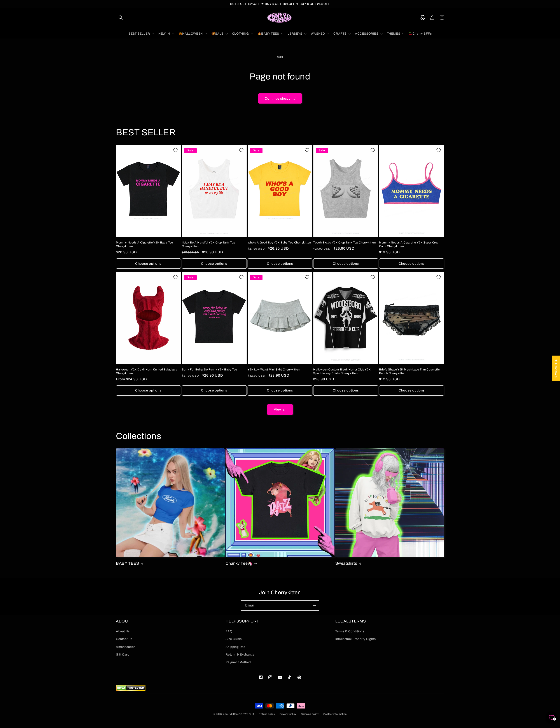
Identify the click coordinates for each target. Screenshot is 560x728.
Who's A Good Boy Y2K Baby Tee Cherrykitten (279, 242)
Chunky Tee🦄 (239, 563)
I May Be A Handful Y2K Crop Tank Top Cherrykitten (208, 244)
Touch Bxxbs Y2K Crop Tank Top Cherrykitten (344, 242)
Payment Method (238, 662)
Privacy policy (288, 714)
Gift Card (122, 654)
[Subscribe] (314, 605)
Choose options (148, 263)
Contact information (334, 714)
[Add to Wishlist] (175, 150)
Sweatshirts (346, 563)
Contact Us (124, 639)
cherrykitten (230, 714)
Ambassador (125, 647)
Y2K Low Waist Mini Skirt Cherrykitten (274, 369)
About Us (123, 631)
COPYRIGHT (246, 714)
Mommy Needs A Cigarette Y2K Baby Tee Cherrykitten (144, 244)
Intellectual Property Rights (355, 639)
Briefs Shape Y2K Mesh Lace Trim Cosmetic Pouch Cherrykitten (409, 371)
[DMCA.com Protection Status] (130, 690)
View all (280, 409)
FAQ (229, 631)
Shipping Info (235, 647)
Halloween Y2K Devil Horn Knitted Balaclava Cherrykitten (146, 371)
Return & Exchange (240, 654)
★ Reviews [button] (556, 368)
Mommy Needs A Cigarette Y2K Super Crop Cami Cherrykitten (409, 244)
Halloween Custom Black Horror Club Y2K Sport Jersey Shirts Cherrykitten (342, 371)
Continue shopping (280, 98)
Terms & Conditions (349, 631)
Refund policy (267, 714)
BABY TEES (127, 563)
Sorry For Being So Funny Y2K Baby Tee (209, 369)
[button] (121, 17)
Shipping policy (310, 714)
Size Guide (234, 639)
